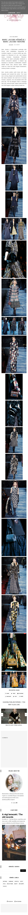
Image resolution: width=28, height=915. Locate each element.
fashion (5, 886)
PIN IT (15, 696)
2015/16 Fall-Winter (14, 36)
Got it (18, 12)
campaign (11, 881)
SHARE (7, 693)
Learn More (11, 12)
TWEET (14, 693)
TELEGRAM (21, 693)
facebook (10, 901)
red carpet (21, 883)
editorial (5, 881)
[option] (14, 717)
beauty (15, 883)
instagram (18, 901)
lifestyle (17, 881)
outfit (21, 881)
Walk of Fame (10, 883)
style (4, 883)
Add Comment (17, 44)
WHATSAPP (9, 696)
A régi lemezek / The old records (12, 815)
